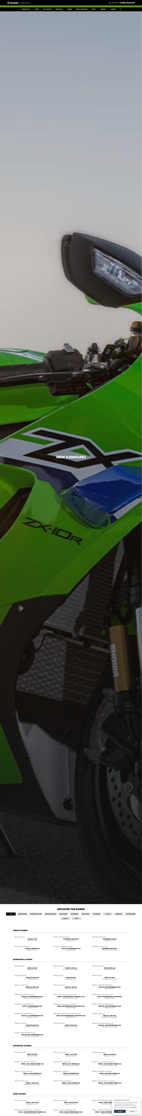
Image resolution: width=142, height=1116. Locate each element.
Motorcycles (26, 9)
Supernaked (74, 914)
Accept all (120, 1111)
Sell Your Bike (47, 9)
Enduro (65, 918)
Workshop (59, 9)
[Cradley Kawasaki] (18, 2)
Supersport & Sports (36, 914)
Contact (113, 9)
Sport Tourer (63, 914)
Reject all (132, 1111)
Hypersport (96, 914)
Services (103, 9)
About (94, 9)
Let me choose (133, 1107)
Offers (37, 9)
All (11, 914)
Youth (76, 918)
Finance (69, 9)
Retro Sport (85, 914)
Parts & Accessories (82, 9)
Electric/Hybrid (130, 914)
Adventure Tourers (50, 914)
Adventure (119, 914)
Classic (108, 914)
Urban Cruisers (22, 914)
